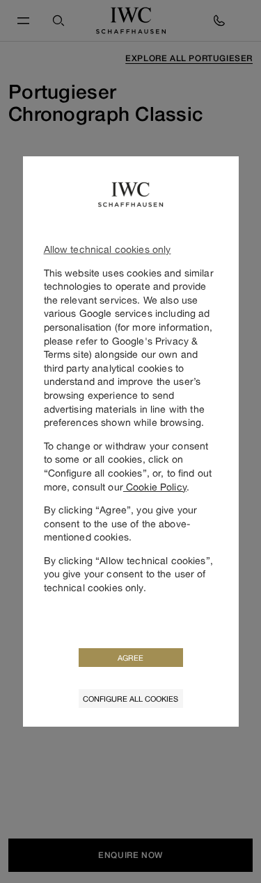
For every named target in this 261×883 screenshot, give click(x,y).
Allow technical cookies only (107, 249)
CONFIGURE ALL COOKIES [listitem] (130, 698)
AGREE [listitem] (130, 657)
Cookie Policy (155, 487)
